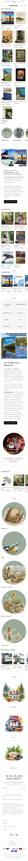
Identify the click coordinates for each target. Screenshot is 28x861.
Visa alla (14, 270)
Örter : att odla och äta (5, 63)
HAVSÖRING (6, 326)
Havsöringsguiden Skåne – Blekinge (18, 289)
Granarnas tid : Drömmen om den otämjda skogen (19, 45)
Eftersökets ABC (17, 265)
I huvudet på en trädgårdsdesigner (4, 121)
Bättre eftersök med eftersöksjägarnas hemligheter (6, 227)
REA (13, 737)
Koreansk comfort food (5, 44)
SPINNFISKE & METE (7, 305)
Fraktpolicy (23, 856)
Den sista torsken (17, 25)
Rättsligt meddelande (11, 858)
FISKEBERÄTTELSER (20, 304)
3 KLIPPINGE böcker (17, 665)
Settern (8, 854)
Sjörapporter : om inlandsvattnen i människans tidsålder (7, 102)
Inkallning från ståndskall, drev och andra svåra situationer (20, 227)
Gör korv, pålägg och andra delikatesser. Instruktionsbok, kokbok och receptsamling (14, 460)
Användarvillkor (19, 858)
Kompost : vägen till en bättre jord (20, 64)
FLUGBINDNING (7, 313)
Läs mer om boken (10, 201)
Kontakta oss (13, 768)
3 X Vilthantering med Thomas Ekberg (7, 488)
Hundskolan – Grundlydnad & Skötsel (7, 266)
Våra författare (13, 707)
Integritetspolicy (8, 856)
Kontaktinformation (21, 854)
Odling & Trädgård (6, 616)
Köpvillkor (5, 823)
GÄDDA (6, 320)
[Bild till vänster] (11, 144)
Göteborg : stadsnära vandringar (20, 101)
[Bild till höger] (16, 144)
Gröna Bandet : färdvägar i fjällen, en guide (6, 83)
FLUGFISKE (19, 313)
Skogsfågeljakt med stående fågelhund (19, 246)
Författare (5, 829)
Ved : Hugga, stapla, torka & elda (19, 83)
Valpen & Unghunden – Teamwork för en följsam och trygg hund (6, 246)
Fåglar (2, 557)
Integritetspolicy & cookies (8, 826)
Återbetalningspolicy (15, 856)
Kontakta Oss (5, 820)
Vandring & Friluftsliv (6, 587)
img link (14, 433)
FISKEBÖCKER (5, 140)
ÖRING (19, 326)
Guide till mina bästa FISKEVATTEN (5, 666)
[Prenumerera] (23, 787)
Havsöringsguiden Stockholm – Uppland (7, 26)
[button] (2, 5)
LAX (20, 320)
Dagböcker (4, 528)
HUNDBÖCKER (17, 140)
